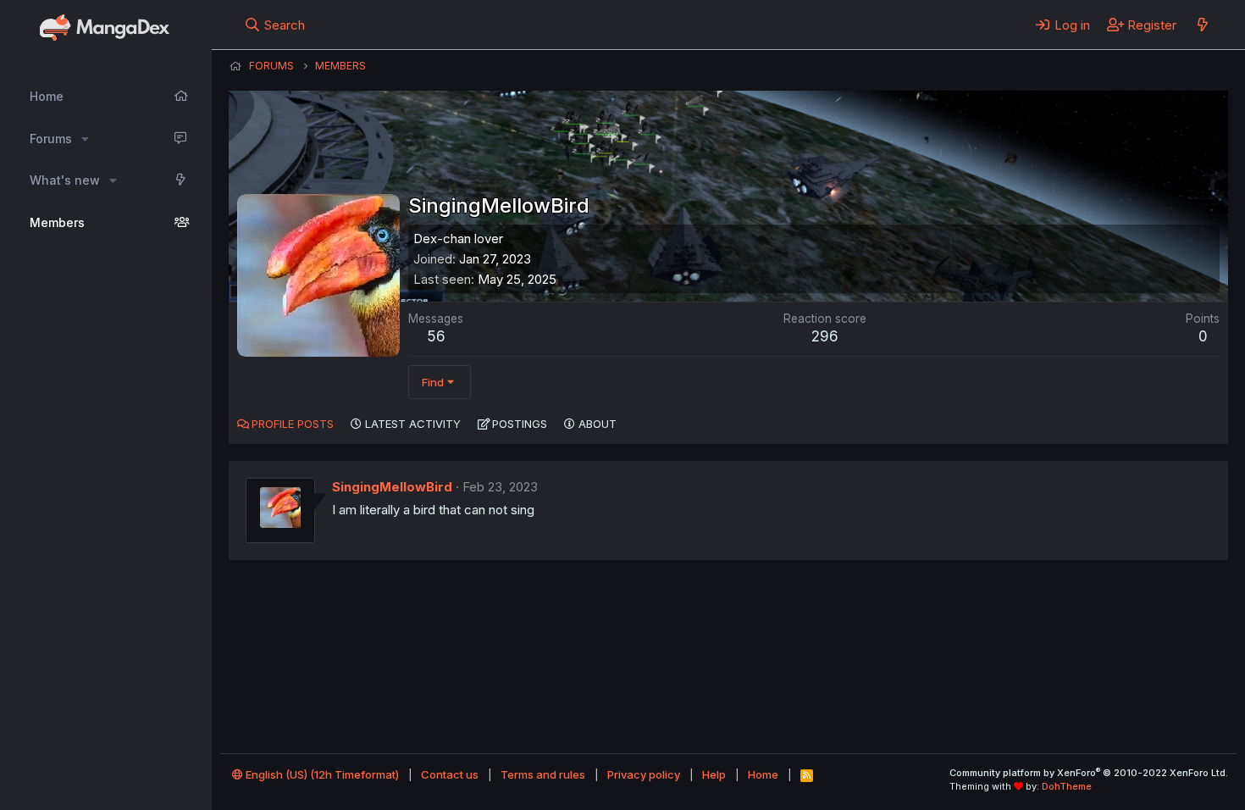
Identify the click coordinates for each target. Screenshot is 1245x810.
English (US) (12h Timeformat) (321, 774)
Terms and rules (543, 774)
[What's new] (1202, 24)
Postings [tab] (519, 423)
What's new (65, 180)
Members (57, 222)
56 (436, 336)
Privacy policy (643, 774)
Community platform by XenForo (1088, 773)
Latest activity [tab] (413, 423)
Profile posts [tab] (293, 423)
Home (47, 96)
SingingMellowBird (392, 487)
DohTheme (1067, 786)
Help (714, 774)
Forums (51, 138)
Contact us (450, 774)
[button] (85, 139)
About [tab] (597, 423)
